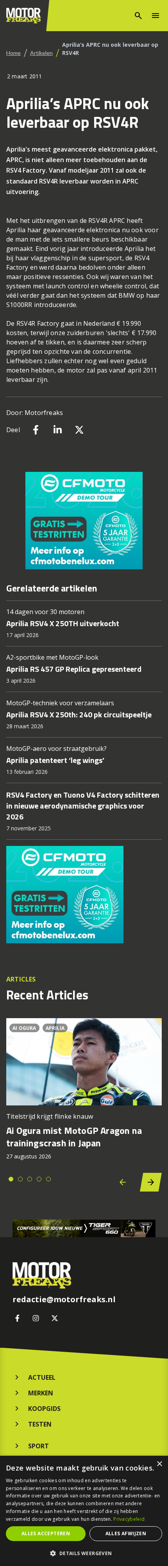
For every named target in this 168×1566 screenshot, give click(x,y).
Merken (40, 1393)
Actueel (41, 1377)
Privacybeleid (129, 1519)
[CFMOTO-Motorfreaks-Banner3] (84, 520)
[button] (84, 1553)
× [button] (159, 1464)
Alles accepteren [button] (45, 1533)
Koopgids (44, 1408)
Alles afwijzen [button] (126, 1533)
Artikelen (41, 52)
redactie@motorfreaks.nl (64, 1299)
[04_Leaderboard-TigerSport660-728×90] (84, 1228)
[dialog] (84, 1511)
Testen (40, 1424)
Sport (38, 1446)
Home (13, 52)
